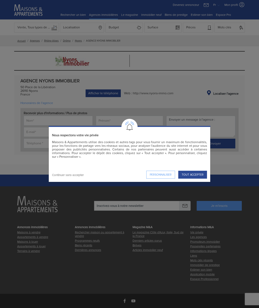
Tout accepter (193, 174)
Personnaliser (161, 174)
